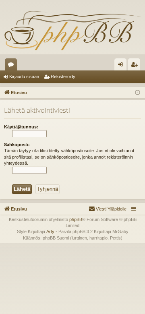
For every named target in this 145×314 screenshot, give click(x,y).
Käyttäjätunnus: (21, 126)
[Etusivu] (72, 30)
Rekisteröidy (63, 76)
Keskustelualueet (12, 66)
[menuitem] (107, 209)
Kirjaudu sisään (24, 76)
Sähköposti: (17, 144)
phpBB (75, 219)
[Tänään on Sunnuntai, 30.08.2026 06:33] (137, 92)
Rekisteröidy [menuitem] (136, 66)
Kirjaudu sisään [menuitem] (122, 66)
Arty (50, 231)
